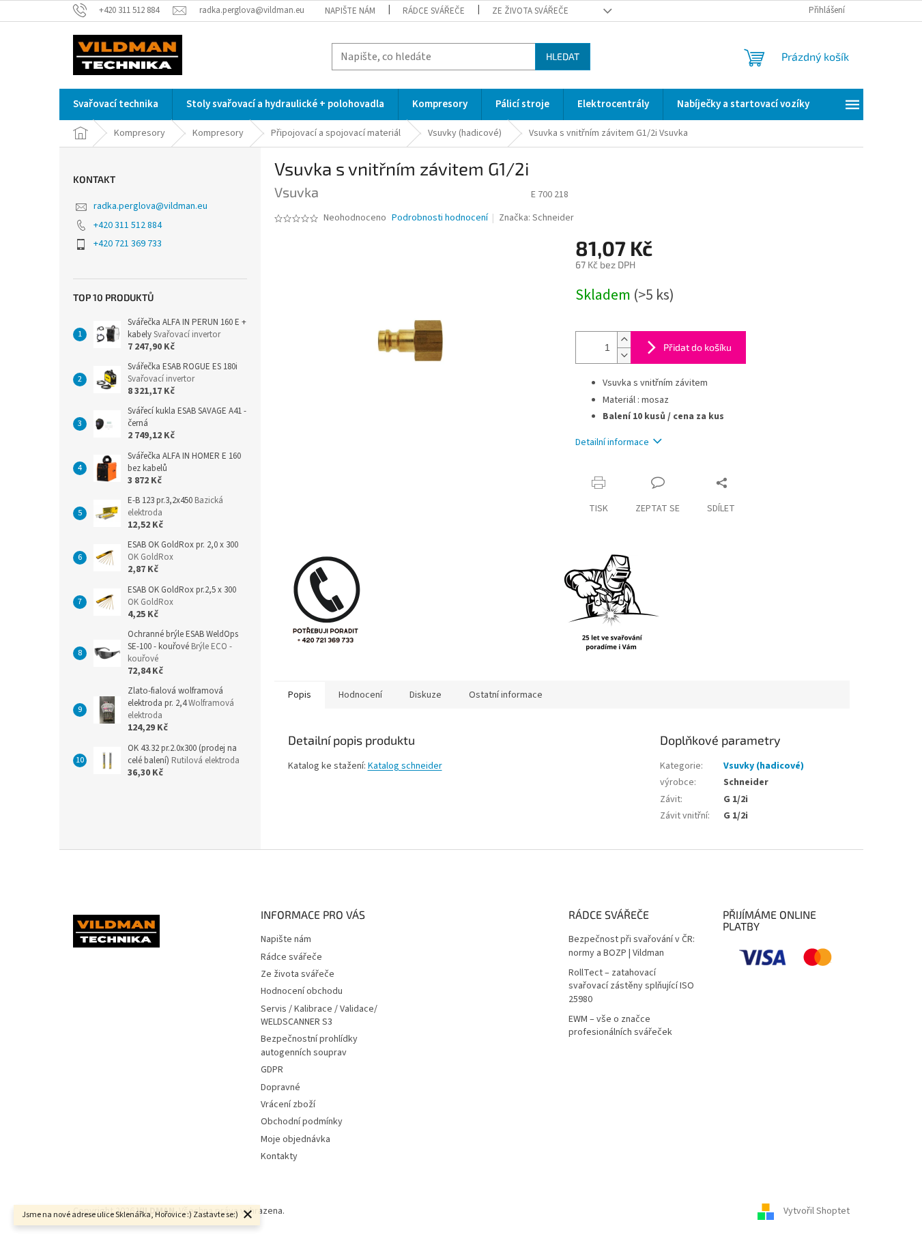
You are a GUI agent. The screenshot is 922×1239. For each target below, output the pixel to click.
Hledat (562, 56)
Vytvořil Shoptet (816, 1211)
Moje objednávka (295, 1139)
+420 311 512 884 (127, 225)
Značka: (536, 218)
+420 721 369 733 (127, 244)
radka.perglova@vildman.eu (150, 206)
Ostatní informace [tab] (506, 695)
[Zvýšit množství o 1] (624, 339)
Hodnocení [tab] (360, 695)
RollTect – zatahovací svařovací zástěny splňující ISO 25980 (631, 986)
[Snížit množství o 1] (624, 355)
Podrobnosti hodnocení (440, 218)
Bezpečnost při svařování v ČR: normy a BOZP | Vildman (631, 946)
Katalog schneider (405, 766)
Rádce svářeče (434, 11)
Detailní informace (612, 442)
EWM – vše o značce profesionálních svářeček (620, 1026)
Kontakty (279, 1156)
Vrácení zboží (288, 1104)
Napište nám (350, 11)
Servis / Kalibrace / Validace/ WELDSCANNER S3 (319, 1015)
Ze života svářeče (530, 11)
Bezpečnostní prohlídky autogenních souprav (309, 1045)
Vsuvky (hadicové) (763, 766)
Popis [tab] (299, 695)
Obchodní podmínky (302, 1121)
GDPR (272, 1070)
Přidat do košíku (697, 347)
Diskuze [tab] (425, 695)
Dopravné (280, 1087)
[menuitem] (115, 104)
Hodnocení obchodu (302, 991)
